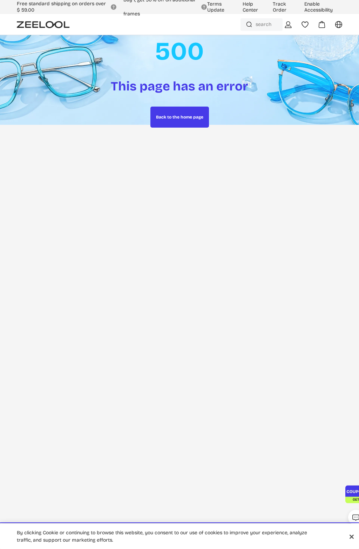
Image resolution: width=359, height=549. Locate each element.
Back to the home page (179, 117)
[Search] (249, 24)
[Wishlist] (305, 24)
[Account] (288, 24)
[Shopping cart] (317, 27)
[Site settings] (334, 27)
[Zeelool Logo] (43, 24)
